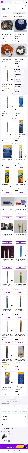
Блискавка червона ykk (21, 407)
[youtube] (2, 441)
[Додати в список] (12, 30)
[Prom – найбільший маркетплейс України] (2, 2)
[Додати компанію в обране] (25, 6)
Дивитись (7, 41)
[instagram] (7, 441)
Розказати (20, 446)
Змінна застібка (23, 411)
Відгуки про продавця (19, 13)
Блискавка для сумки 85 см (7, 407)
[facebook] (4, 441)
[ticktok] (9, 441)
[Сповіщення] (26, 2)
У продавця (6, 2)
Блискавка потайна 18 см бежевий (9, 411)
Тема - (6, 428)
